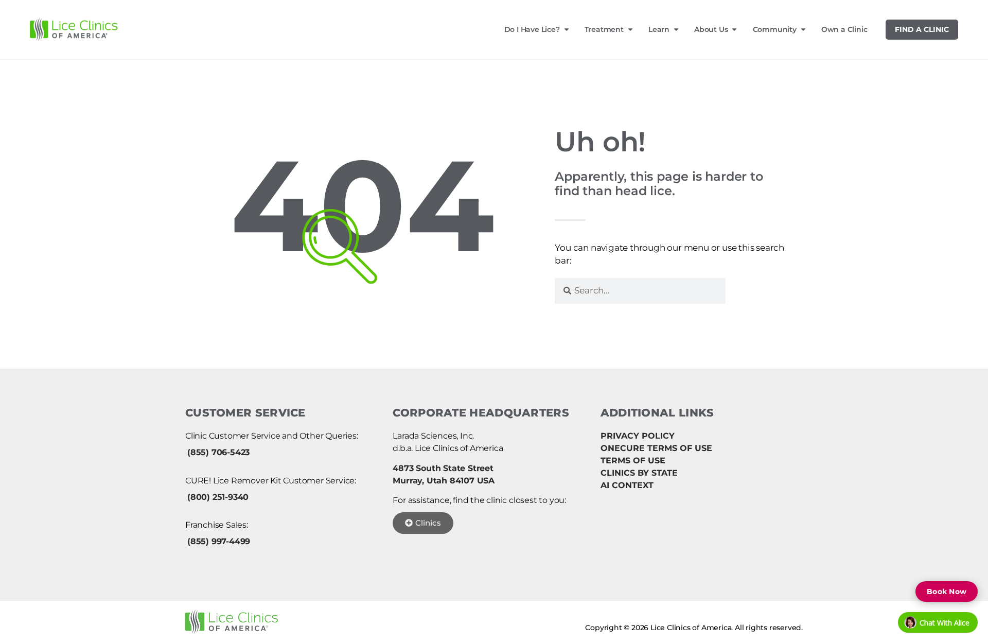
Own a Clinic (844, 29)
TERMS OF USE (633, 460)
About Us (711, 29)
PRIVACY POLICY (638, 436)
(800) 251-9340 (218, 497)
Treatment (604, 29)
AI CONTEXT (627, 485)
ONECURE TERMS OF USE (656, 448)
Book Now (946, 591)
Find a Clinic (922, 29)
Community (775, 29)
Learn (658, 29)
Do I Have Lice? (532, 29)
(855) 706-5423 (218, 452)
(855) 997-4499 (218, 541)
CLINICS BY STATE (639, 473)
